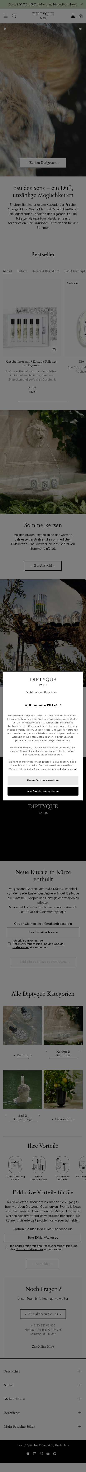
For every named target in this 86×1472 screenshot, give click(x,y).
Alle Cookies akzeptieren (43, 791)
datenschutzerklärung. (64, 768)
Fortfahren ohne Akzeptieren (41, 692)
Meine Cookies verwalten (43, 780)
